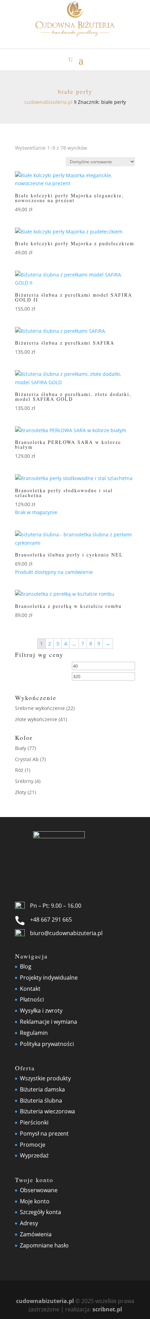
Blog (25, 966)
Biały (20, 748)
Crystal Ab (27, 759)
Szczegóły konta (40, 1212)
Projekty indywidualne (49, 977)
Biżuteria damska (42, 1089)
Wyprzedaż (34, 1155)
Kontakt (30, 988)
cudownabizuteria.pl (45, 1301)
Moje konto (35, 1201)
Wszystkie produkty (45, 1078)
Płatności (32, 999)
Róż (19, 770)
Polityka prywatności (47, 1044)
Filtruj (32, 677)
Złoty (20, 792)
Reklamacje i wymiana (48, 1021)
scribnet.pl (107, 1309)
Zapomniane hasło (44, 1245)
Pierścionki (34, 1122)
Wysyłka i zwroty (41, 1010)
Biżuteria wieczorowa (47, 1111)
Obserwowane (39, 1190)
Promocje (32, 1144)
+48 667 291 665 (51, 919)
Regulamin (34, 1033)
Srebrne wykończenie (40, 708)
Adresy (29, 1223)
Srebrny (24, 781)
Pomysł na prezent (44, 1133)
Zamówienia (36, 1234)
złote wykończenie (36, 719)
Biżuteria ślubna (41, 1100)
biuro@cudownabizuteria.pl (66, 933)
